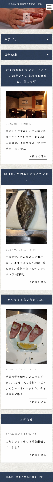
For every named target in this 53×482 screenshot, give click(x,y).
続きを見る (39, 156)
